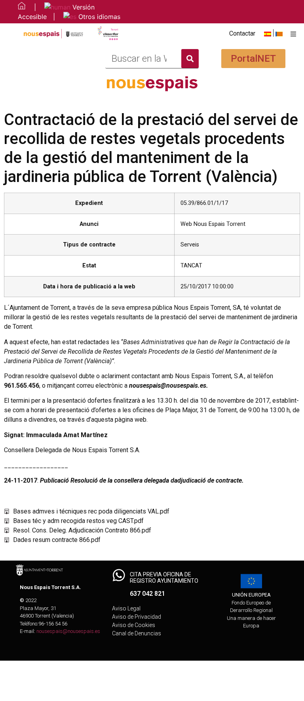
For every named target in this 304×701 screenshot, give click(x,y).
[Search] (190, 58)
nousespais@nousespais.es (68, 631)
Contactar (242, 33)
